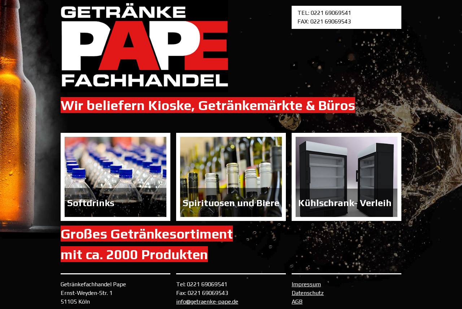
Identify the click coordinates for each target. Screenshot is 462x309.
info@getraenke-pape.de (207, 301)
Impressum (306, 284)
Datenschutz (308, 293)
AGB (297, 301)
